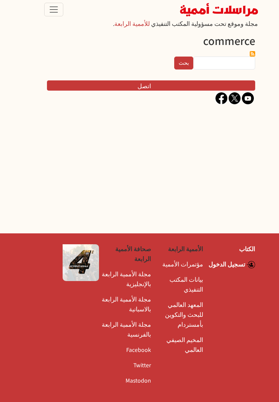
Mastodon (138, 380)
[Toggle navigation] (53, 9)
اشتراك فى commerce (252, 54)
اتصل (144, 86)
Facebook (138, 350)
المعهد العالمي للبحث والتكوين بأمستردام (184, 315)
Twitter (142, 365)
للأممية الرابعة (132, 24)
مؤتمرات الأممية (182, 264)
